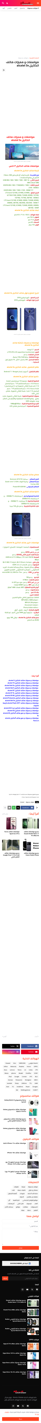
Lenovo (12, 1069)
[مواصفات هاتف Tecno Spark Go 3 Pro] (10, 823)
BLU (36, 1076)
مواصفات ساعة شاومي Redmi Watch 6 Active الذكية (15, 1329)
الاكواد (22, 1196)
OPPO (36, 1066)
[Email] (9, 808)
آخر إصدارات (11, 1203)
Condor (24, 1076)
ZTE (36, 1069)
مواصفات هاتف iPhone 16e (16, 1153)
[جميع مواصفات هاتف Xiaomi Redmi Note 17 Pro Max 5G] (30, 823)
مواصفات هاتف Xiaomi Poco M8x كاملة (14, 1311)
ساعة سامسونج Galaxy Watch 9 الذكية (15, 1101)
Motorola (13, 1066)
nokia (30, 1069)
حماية (29, 1210)
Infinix (6, 1066)
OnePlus (28, 1073)
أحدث (36, 1037)
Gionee (10, 1080)
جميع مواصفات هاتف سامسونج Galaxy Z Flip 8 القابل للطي (15, 1120)
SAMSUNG (22, 1063)
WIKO (36, 1080)
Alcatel (22, 802)
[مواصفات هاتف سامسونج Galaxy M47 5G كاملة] (33, 1131)
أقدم (4, 1037)
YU (13, 1086)
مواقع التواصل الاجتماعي (30, 1200)
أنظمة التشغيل (12, 1193)
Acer (7, 1086)
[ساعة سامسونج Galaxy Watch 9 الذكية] (33, 1102)
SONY (36, 1073)
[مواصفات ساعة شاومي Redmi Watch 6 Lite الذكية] (33, 1322)
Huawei (8, 1063)
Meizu (6, 1073)
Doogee (35, 1086)
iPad (10, 1076)
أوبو (4, 8)
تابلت (13, 1190)
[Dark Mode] (7, 3)
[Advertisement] (20, 33)
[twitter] (32, 1289)
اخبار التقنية (16, 1200)
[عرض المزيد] (5, 808)
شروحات (22, 1193)
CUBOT (35, 1090)
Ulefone (24, 1083)
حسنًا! (20, 1419)
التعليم (36, 1210)
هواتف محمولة (23, 58)
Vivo (14, 1063)
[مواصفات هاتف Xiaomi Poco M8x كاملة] (33, 1312)
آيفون (15, 8)
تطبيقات (16, 1186)
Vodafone (20, 1086)
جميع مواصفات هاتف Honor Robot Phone (31, 854)
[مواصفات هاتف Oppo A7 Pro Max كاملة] (33, 1346)
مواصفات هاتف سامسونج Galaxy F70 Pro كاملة (14, 1110)
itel (17, 1090)
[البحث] (3, 3)
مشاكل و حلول (33, 1190)
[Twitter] (18, 808)
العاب (36, 1203)
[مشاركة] (3, 70)
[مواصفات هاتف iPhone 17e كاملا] (33, 1146)
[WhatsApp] (14, 808)
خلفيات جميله (22, 1190)
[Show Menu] (38, 3)
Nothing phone (25, 1090)
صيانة (22, 1210)
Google (17, 1076)
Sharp (17, 1083)
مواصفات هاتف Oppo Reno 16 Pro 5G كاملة (14, 1354)
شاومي (9, 8)
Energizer (28, 1080)
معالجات (25, 1207)
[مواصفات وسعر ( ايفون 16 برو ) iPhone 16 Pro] (33, 1174)
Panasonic (19, 1080)
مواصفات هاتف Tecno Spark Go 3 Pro (11, 832)
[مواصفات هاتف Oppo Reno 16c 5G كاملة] (33, 1374)
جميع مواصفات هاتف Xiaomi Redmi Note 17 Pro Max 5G (31, 833)
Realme (21, 1066)
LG (25, 1069)
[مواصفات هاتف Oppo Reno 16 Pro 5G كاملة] (33, 1355)
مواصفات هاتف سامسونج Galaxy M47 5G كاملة (14, 1129)
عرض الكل (5, 814)
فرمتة (23, 1186)
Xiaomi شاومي (33, 1063)
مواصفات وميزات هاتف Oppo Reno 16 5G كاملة (14, 1363)
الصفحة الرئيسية (34, 58)
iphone (13, 1073)
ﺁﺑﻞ (9, 1200)
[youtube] (27, 1289)
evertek (9, 1083)
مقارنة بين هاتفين (32, 1196)
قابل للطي (20, 1203)
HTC (31, 1076)
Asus (5, 1069)
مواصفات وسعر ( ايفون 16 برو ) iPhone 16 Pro (15, 1172)
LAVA (36, 1083)
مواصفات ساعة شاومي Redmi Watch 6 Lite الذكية (15, 1320)
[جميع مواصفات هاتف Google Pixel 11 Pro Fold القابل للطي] (10, 845)
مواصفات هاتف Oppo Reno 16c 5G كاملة (14, 1373)
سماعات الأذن (9, 1207)
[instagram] (22, 1289)
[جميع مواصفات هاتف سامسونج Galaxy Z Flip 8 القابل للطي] (33, 1121)
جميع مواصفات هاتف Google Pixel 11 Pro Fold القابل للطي (11, 855)
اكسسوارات (34, 1207)
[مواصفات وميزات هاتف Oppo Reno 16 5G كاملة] (33, 1365)
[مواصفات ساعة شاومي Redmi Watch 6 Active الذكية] (33, 1331)
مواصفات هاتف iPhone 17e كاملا (14, 1143)
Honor (29, 1066)
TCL (31, 1083)
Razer (28, 1086)
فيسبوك (29, 1203)
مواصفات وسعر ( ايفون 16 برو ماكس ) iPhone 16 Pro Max (16, 1163)
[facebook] (37, 1289)
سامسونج (22, 8)
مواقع (18, 1207)
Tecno (19, 1069)
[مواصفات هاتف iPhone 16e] (33, 1155)
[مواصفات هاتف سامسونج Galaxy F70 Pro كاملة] (33, 1112)
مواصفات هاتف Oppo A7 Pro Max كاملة (14, 1345)
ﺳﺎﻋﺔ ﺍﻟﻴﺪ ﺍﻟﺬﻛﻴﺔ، (33, 1193)
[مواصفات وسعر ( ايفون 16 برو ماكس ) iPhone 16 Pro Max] (33, 1164)
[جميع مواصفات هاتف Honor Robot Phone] (30, 845)
